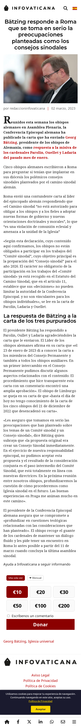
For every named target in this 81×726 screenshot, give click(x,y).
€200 (64, 605)
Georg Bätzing (14, 641)
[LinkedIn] (40, 722)
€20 (40, 592)
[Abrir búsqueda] (65, 8)
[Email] (63, 722)
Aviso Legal (40, 675)
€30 (64, 592)
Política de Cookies (40, 686)
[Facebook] (18, 722)
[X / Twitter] (29, 722)
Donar (40, 624)
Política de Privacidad (40, 681)
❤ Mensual (35, 578)
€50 (17, 605)
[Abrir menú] (74, 722)
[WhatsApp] (51, 722)
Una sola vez (15, 578)
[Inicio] (7, 722)
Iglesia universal (41, 641)
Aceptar (41, 709)
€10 (17, 592)
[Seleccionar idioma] (75, 8)
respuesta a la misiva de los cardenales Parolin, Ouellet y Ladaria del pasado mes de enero (40, 152)
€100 (40, 605)
